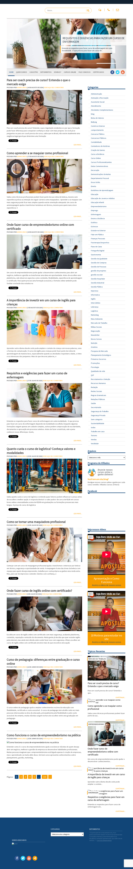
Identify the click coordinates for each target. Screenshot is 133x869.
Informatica (95, 295)
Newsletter (95, 335)
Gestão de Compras (99, 262)
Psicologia (95, 367)
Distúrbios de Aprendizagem (102, 190)
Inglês (93, 299)
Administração (96, 94)
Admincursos (22, 87)
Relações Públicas (98, 399)
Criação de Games (98, 150)
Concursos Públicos (98, 138)
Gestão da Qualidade (99, 258)
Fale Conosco (85, 72)
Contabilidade (96, 142)
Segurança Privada (98, 415)
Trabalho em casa (97, 431)
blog (92, 114)
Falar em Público (97, 234)
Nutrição (94, 343)
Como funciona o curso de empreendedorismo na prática (44, 735)
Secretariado (96, 407)
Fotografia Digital (97, 250)
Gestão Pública (97, 287)
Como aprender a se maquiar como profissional (37, 153)
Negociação (95, 331)
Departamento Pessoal (100, 178)
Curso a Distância (97, 154)
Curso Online (96, 158)
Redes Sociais (96, 391)
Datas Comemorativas (99, 166)
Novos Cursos (96, 339)
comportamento (97, 130)
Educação (94, 194)
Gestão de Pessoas (98, 267)
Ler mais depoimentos (104, 840)
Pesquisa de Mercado (99, 351)
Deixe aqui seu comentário (54, 87)
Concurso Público (97, 134)
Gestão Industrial (97, 283)
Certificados (98, 72)
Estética (94, 222)
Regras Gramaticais (98, 395)
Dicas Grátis (95, 182)
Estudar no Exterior (98, 230)
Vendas (94, 439)
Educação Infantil (97, 202)
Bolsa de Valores (97, 118)
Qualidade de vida (98, 371)
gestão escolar (97, 275)
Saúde (93, 403)
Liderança (94, 307)
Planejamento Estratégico (101, 355)
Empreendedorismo (99, 206)
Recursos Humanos (98, 383)
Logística (94, 311)
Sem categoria (96, 419)
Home (11, 72)
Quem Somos (21, 72)
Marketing (95, 315)
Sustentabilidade (97, 423)
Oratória (94, 347)
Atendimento (96, 106)
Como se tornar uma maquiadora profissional (36, 522)
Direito (93, 186)
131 (44, 777)
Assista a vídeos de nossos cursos (106, 585)
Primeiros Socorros (98, 359)
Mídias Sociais (96, 327)
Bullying (94, 122)
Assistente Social (97, 102)
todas (93, 427)
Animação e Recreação (99, 98)
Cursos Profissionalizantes (101, 162)
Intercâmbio (95, 303)
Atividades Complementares (102, 110)
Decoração (95, 170)
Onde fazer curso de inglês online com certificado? (39, 591)
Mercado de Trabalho (99, 323)
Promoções (95, 363)
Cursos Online (70, 72)
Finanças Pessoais (98, 238)
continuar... (120, 811)
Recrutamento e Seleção (100, 379)
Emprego (94, 210)
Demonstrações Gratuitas (101, 174)
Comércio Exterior (98, 126)
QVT (92, 375)
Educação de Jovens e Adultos (103, 198)
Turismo (94, 435)
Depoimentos (46, 72)
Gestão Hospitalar (98, 279)
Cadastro (33, 72)
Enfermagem (96, 214)
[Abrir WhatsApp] (126, 862)
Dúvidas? (57, 72)
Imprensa (94, 291)
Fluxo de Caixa (96, 246)
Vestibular (95, 443)
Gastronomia (96, 254)
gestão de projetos (98, 271)
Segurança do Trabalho (100, 411)
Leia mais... (78, 145)
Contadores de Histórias (100, 146)
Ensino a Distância (98, 218)
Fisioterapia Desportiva (100, 242)
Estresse (94, 226)
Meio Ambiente (97, 319)
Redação (94, 387)
